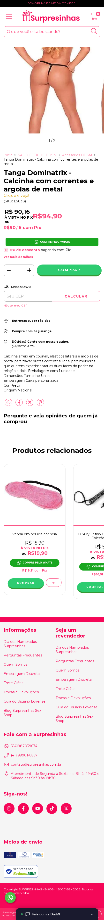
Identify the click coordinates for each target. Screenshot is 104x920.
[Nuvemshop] (19, 901)
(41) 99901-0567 (24, 755)
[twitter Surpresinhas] (66, 808)
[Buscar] (94, 31)
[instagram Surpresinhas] (9, 808)
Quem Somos (15, 664)
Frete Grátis (13, 683)
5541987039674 (24, 746)
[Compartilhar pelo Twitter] (30, 404)
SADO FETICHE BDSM (37, 155)
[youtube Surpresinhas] (37, 808)
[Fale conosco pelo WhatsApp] (10, 897)
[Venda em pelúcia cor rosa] (53, 582)
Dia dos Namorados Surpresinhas (20, 643)
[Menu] (9, 16)
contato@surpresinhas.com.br (36, 764)
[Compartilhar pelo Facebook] (19, 404)
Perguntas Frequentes (23, 655)
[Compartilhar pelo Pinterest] (40, 404)
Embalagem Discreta (22, 673)
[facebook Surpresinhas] (23, 808)
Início (8, 155)
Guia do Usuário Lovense (24, 701)
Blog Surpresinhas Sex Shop (22, 712)
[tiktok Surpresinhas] (51, 808)
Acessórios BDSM (77, 155)
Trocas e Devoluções (21, 692)
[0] (94, 18)
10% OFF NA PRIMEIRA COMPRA (52, 3)
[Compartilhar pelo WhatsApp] (8, 402)
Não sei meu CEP (16, 305)
